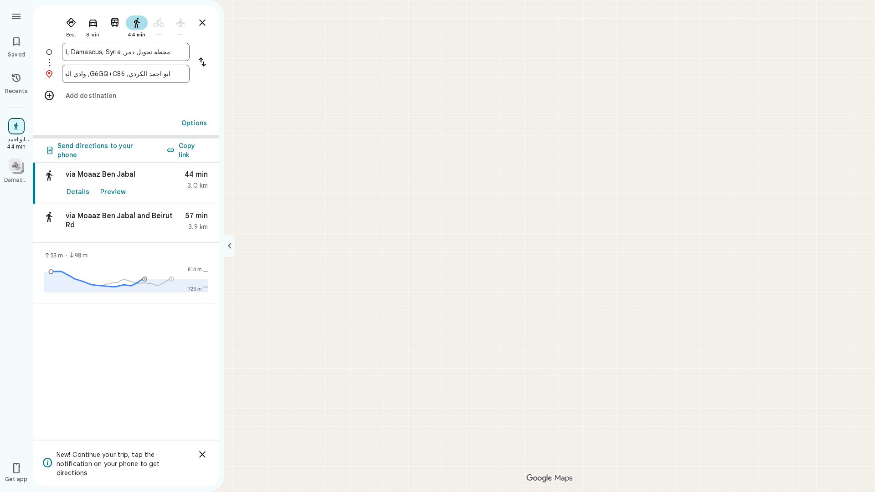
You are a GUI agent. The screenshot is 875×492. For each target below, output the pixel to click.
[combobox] (118, 52)
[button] (126, 223)
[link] (126, 183)
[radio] (71, 25)
